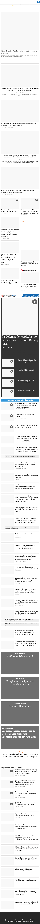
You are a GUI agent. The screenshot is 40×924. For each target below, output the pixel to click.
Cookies (32, 920)
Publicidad (18, 922)
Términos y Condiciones (22, 920)
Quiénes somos (9, 920)
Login (38, 2)
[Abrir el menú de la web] (4, 2)
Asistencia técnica (27, 922)
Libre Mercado (20, 1)
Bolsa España (18, 5)
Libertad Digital (20, 916)
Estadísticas (10, 922)
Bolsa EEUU (32, 5)
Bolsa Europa (26, 5)
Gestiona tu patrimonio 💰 (7, 5)
